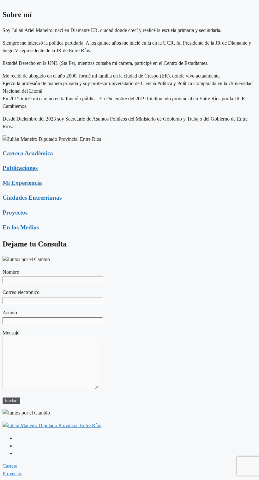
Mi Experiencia (22, 182)
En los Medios (21, 227)
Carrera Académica (28, 153)
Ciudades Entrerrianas (32, 197)
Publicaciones (20, 168)
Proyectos (15, 212)
